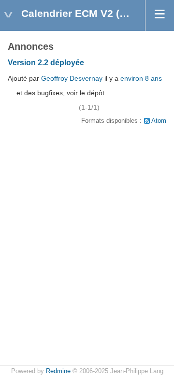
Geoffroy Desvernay (71, 78)
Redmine (58, 371)
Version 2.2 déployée (46, 62)
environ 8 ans (141, 78)
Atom (158, 120)
